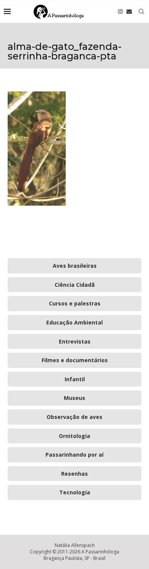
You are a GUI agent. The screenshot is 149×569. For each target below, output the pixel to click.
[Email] (129, 11)
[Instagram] (120, 11)
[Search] (141, 11)
